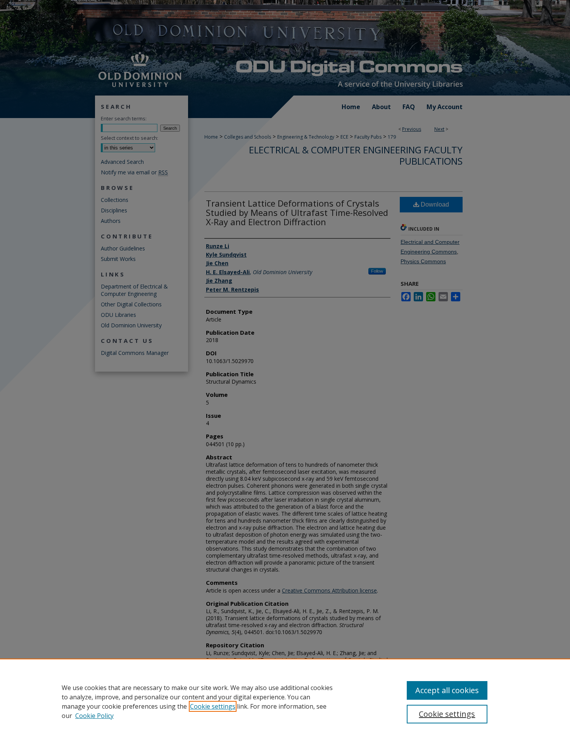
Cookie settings (212, 706)
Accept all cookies (447, 690)
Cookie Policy (94, 715)
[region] (285, 701)
